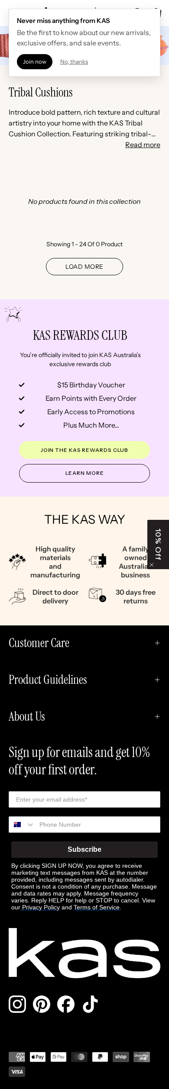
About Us (27, 717)
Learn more (84, 473)
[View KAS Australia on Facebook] (66, 1004)
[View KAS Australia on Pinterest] (41, 1004)
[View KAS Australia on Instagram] (17, 1004)
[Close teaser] (151, 565)
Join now (34, 61)
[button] (158, 544)
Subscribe (84, 849)
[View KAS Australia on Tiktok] (90, 1004)
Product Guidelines (48, 680)
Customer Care (39, 643)
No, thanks (74, 61)
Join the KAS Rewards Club (85, 450)
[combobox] (22, 824)
